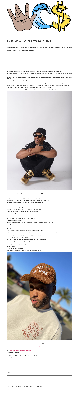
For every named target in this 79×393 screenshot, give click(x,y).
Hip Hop (16, 350)
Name (8, 372)
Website (8, 381)
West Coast (29, 350)
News (51, 37)
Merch (70, 37)
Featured (12, 350)
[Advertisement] (39, 62)
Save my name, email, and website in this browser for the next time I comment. (25, 386)
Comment (9, 357)
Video (61, 37)
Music (66, 37)
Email (8, 377)
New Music (24, 350)
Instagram (39, 346)
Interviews (56, 37)
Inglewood (20, 350)
